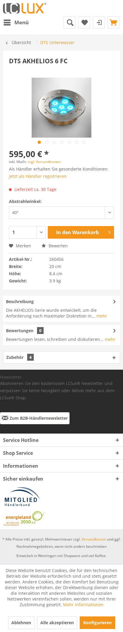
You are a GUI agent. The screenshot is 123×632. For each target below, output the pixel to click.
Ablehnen (21, 622)
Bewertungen (19, 330)
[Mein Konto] (99, 22)
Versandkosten (94, 539)
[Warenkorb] (113, 22)
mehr (101, 316)
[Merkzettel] (84, 22)
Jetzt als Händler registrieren (38, 176)
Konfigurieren (97, 622)
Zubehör (19, 357)
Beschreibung (20, 301)
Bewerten (57, 246)
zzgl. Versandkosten (44, 161)
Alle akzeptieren (57, 622)
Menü (21, 22)
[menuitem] (16, 22)
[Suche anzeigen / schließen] (70, 22)
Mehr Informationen (83, 604)
